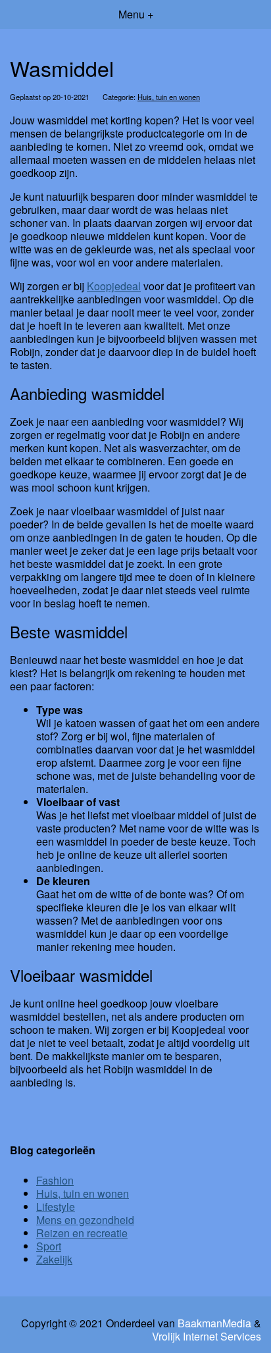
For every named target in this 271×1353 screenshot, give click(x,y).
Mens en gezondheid (85, 1219)
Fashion (55, 1180)
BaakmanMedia (214, 1323)
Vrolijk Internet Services (206, 1336)
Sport (48, 1246)
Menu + (135, 14)
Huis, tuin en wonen (168, 96)
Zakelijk (54, 1259)
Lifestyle (55, 1206)
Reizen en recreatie (82, 1232)
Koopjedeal (114, 286)
